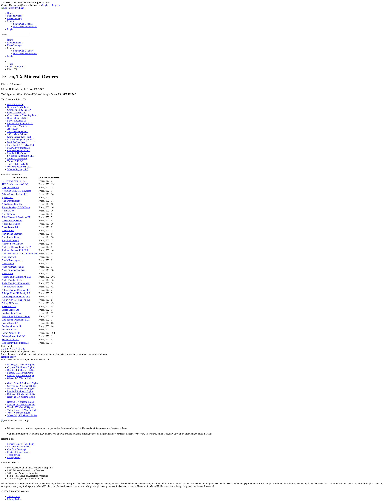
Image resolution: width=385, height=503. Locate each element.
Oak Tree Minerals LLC (18, 150)
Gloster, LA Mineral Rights (20, 378)
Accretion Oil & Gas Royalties (16, 191)
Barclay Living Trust (11, 313)
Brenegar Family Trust (18, 107)
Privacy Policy (14, 457)
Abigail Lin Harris (10, 187)
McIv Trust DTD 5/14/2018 (20, 145)
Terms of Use (13, 454)
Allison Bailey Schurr (12, 220)
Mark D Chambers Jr (17, 142)
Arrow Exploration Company (16, 296)
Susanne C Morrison (17, 158)
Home (10, 13)
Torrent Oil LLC (15, 161)
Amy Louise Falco (10, 237)
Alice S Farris (8, 214)
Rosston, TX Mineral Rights (20, 402)
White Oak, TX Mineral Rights (22, 415)
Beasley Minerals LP (12, 326)
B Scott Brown (9, 306)
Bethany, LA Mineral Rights (20, 364)
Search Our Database (23, 24)
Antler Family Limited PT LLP (16, 276)
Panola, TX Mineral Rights (20, 391)
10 (18, 348)
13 (24, 348)
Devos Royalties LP (16, 120)
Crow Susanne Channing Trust (22, 115)
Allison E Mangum (11, 224)
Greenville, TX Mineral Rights (21, 386)
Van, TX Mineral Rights (18, 412)
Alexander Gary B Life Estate (16, 207)
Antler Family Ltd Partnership (16, 283)
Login (45, 5)
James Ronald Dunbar (17, 131)
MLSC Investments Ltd (18, 147)
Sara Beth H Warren (16, 153)
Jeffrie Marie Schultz (17, 134)
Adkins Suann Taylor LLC (14, 194)
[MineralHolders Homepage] (12, 8)
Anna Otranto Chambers (13, 270)
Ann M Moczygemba (12, 260)
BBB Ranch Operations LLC (16, 319)
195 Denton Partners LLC (14, 181)
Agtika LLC (7, 197)
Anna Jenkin (8, 263)
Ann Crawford (9, 257)
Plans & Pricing (14, 15)
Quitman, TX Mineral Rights (21, 394)
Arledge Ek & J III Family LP (16, 293)
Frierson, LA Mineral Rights (20, 375)
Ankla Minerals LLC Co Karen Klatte (20, 253)
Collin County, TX (16, 66)
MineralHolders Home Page (20, 444)
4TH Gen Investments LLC (15, 184)
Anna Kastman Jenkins (13, 267)
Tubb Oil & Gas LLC (17, 164)
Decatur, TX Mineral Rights (20, 370)
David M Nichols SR (17, 118)
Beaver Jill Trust (9, 329)
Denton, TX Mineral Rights (20, 372)
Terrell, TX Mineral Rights (20, 407)
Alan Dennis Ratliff (11, 200)
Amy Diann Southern (12, 234)
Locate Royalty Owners (18, 446)
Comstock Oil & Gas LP (19, 110)
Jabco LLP (12, 129)
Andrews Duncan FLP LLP (15, 250)
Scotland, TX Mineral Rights (21, 404)
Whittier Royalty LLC (17, 169)
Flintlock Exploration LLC (20, 123)
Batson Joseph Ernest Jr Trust (16, 316)
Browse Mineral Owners (25, 26)
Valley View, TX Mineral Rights (22, 410)
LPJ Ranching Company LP (20, 139)
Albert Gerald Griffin (12, 204)
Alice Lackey (8, 210)
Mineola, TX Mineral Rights (20, 388)
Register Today (8, 357)
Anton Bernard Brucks (12, 286)
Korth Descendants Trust (19, 137)
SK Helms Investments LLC (20, 156)
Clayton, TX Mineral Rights (20, 367)
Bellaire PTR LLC (10, 339)
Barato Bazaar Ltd (10, 309)
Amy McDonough (10, 240)
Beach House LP (15, 104)
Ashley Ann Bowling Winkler (16, 300)
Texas (10, 64)
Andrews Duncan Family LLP (16, 247)
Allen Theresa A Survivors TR (16, 217)
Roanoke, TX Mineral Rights (21, 396)
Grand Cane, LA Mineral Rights (22, 383)
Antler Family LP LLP (12, 280)
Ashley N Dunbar (10, 303)
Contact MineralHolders (18, 452)
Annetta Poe (7, 273)
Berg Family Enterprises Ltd (15, 343)
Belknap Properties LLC (13, 336)
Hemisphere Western (17, 126)
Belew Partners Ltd (11, 333)
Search (10, 21)
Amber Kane (8, 230)
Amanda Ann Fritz (10, 227)
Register (56, 5)
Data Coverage (14, 18)
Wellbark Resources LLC (19, 166)
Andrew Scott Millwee (12, 243)
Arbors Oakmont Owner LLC (16, 290)
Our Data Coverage (16, 449)
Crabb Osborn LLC (16, 112)
